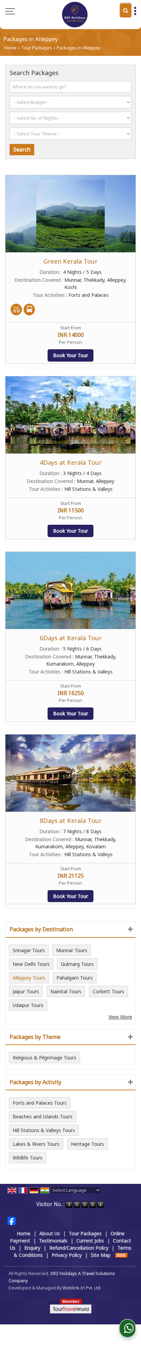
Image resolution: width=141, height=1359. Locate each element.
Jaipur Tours (26, 991)
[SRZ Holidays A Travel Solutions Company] (75, 14)
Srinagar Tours (29, 950)
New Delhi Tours (31, 964)
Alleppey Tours (29, 977)
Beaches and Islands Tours (43, 1116)
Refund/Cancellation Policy (78, 1248)
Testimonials (53, 1240)
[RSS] (121, 1255)
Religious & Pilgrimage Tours (44, 1057)
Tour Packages (36, 48)
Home (10, 48)
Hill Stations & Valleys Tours (44, 1130)
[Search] (125, 10)
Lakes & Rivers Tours (36, 1144)
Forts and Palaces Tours (40, 1103)
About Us (49, 1233)
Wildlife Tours (27, 1157)
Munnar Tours (71, 950)
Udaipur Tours (28, 1005)
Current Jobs (90, 1240)
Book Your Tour (70, 355)
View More (120, 1017)
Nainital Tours (65, 991)
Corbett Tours (108, 991)
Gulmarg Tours (77, 964)
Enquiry (32, 1248)
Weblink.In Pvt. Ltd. (82, 1288)
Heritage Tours (87, 1144)
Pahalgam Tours (74, 977)
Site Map (101, 1255)
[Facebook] (12, 1220)
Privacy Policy (67, 1255)
